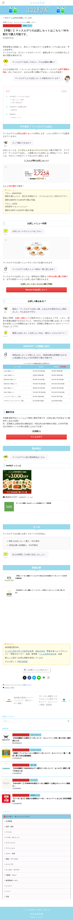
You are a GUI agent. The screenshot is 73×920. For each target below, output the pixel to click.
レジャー (9, 886)
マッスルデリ (36, 437)
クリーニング (10, 843)
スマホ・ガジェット (13, 837)
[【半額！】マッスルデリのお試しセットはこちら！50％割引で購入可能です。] (34, 678)
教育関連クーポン (12, 880)
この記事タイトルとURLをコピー (37, 670)
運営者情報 (23, 661)
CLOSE (64, 91)
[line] (39, 678)
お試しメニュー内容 (18, 100)
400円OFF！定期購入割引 (18, 107)
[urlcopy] (48, 678)
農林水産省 (40, 651)
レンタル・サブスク (13, 870)
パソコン (9, 832)
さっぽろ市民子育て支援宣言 (17, 651)
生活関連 (9, 821)
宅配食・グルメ (27, 685)
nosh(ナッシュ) (16, 117)
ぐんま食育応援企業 (47, 654)
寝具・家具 (9, 827)
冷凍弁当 (7, 687)
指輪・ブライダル (12, 859)
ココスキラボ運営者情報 (29, 909)
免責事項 (39, 909)
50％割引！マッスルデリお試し (20, 96)
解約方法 (14, 110)
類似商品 (12, 114)
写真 (7, 897)
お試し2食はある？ (17, 102)
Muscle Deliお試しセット (36, 290)
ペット (8, 891)
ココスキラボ (37, 2)
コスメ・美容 (10, 853)
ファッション (10, 848)
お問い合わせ (47, 909)
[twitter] (25, 678)
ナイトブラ (9, 864)
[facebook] (29, 678)
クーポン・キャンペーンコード (13, 685)
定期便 (12, 687)
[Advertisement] (36, 621)
